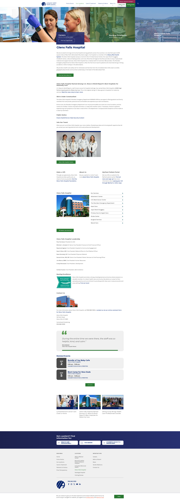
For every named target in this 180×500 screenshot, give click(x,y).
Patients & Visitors (103, 3)
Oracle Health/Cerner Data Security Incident (70, 118)
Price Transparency (62, 470)
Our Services (95, 193)
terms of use (100, 497)
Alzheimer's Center (97, 196)
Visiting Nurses (79, 475)
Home (58, 456)
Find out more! (84, 283)
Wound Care (94, 223)
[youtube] (77, 484)
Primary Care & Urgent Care (99, 213)
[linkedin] (80, 484)
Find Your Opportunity (66, 40)
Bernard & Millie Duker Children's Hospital (79, 462)
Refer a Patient (97, 459)
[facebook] (68, 484)
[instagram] (71, 484)
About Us (112, 3)
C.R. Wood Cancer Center (98, 200)
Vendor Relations (97, 464)
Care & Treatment (91, 3)
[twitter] (74, 484)
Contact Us (96, 467)
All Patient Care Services (65, 230)
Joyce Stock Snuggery (97, 209)
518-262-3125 (72, 481)
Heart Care (94, 206)
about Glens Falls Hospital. (91, 177)
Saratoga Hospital (80, 472)
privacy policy (90, 497)
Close (118, 496)
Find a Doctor (70, 3)
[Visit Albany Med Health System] (61, 488)
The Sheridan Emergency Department (102, 203)
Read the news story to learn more (72, 92)
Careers (95, 456)
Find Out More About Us (65, 75)
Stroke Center (95, 216)
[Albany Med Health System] (49, 4)
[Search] (138, 3)
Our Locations (80, 3)
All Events (90, 384)
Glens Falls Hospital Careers (66, 162)
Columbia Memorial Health (80, 466)
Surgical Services (96, 219)
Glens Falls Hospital (80, 469)
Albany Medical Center (79, 457)
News (94, 462)
